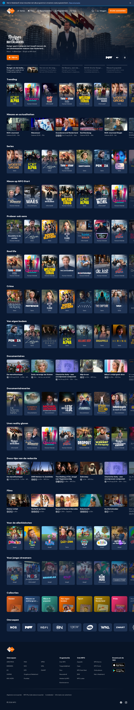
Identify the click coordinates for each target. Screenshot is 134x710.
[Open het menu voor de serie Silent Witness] (90, 291)
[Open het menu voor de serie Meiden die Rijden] (108, 222)
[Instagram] (126, 702)
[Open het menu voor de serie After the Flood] (73, 222)
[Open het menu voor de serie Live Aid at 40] (108, 394)
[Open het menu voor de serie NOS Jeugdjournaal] (38, 563)
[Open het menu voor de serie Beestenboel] (108, 187)
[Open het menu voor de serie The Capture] (108, 291)
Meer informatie (74, 3)
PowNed (26, 678)
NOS (25, 666)
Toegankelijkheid (64, 666)
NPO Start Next (82, 670)
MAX (25, 662)
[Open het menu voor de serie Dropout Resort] (90, 429)
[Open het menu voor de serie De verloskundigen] (90, 256)
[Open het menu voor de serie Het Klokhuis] (108, 563)
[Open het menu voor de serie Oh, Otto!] (125, 152)
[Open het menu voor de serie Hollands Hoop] (90, 326)
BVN (78, 674)
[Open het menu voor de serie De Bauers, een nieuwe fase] (21, 187)
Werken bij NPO (64, 678)
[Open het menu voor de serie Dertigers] (90, 152)
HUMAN (9, 674)
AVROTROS (10, 662)
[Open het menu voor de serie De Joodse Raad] (55, 326)
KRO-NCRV (10, 678)
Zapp (78, 666)
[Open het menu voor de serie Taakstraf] (125, 563)
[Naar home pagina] (11, 11)
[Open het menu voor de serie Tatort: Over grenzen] (125, 291)
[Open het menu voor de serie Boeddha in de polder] (21, 222)
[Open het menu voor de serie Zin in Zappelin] (38, 528)
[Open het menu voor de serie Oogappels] (108, 326)
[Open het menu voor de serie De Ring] (125, 326)
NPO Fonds (97, 666)
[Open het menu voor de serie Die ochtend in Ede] (73, 394)
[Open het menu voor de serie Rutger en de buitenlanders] (55, 187)
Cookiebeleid (49, 695)
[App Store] (118, 665)
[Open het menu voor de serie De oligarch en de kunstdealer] (90, 394)
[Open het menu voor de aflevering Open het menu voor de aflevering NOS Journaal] (27, 120)
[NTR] (44, 627)
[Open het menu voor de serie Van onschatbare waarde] (108, 85)
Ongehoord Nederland (31, 674)
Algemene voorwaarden (14, 695)
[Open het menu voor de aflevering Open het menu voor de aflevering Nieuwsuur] (52, 120)
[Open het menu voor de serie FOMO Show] (73, 85)
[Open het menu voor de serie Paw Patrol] (90, 528)
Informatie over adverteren (63, 695)
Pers (60, 670)
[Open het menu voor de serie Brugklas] (55, 563)
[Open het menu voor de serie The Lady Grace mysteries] (90, 563)
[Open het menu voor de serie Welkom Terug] (90, 85)
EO (7, 670)
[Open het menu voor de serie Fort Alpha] (21, 85)
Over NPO (62, 662)
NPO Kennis (97, 662)
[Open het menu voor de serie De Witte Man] (21, 394)
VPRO (43, 662)
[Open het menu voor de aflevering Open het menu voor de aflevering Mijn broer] (100, 361)
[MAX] (90, 627)
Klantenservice (64, 682)
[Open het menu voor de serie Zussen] (55, 152)
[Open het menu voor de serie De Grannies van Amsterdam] (38, 85)
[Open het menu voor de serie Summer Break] (21, 563)
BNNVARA (10, 666)
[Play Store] (118, 671)
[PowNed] (29, 627)
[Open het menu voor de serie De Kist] (108, 256)
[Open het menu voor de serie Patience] (38, 291)
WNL (42, 666)
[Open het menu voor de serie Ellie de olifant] (108, 528)
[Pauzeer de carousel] (124, 57)
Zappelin (80, 662)
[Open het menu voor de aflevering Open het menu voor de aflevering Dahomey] (100, 464)
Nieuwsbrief (63, 674)
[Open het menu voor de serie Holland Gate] (125, 394)
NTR (25, 670)
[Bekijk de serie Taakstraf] (119, 573)
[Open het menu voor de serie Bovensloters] (55, 222)
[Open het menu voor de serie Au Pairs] (125, 222)
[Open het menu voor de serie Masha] (21, 528)
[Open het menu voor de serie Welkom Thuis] (73, 563)
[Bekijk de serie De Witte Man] (15, 403)
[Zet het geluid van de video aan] (117, 57)
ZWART (43, 670)
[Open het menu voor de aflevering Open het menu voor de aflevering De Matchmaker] (125, 496)
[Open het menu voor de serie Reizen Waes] (38, 187)
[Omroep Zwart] (120, 627)
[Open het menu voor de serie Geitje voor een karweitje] (125, 528)
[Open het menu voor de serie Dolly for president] (55, 85)
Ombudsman (98, 670)
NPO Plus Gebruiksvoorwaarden (34, 695)
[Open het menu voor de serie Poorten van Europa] (38, 394)
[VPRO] (74, 627)
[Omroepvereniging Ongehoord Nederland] (59, 627)
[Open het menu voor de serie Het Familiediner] (73, 256)
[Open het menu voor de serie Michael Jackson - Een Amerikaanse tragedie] (55, 394)
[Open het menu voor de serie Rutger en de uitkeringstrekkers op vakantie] (125, 429)
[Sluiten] (130, 3)
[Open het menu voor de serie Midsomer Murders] (21, 291)
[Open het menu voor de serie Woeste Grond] (125, 85)
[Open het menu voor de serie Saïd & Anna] (73, 528)
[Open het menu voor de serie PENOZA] (108, 152)
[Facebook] (121, 702)
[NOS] (13, 627)
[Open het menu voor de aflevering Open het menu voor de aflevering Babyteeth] (100, 496)
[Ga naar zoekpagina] (93, 10)
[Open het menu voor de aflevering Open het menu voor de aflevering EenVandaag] (100, 120)
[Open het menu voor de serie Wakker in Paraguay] (108, 429)
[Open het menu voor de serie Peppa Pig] (55, 528)
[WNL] (105, 627)
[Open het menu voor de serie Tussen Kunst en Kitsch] (90, 222)
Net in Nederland (99, 674)
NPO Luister (80, 678)
